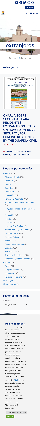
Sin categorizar (9, 284)
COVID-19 (9, 181)
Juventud (9, 222)
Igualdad (8, 219)
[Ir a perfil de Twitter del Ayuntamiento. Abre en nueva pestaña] (25, 2)
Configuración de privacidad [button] (16, 412)
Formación (9, 215)
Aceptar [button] (10, 416)
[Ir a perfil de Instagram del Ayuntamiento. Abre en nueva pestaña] (29, 2)
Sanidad (8, 241)
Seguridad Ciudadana (20, 154)
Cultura (8, 184)
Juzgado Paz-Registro (14, 226)
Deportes (9, 188)
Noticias (6, 154)
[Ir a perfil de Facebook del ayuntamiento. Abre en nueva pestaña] (21, 2)
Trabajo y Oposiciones (14, 255)
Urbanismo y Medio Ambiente (18, 259)
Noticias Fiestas (12, 233)
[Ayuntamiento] (3, 13)
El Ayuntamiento (12, 270)
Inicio (19, 58)
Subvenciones (11, 251)
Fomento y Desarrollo (14, 199)
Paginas (6, 262)
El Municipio (10, 273)
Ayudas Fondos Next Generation (21, 209)
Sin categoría (8, 280)
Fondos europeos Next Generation (19, 202)
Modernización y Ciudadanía (17, 230)
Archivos (7, 301)
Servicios (9, 248)
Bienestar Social (13, 151)
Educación (9, 195)
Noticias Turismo (12, 237)
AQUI (16, 380)
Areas (7, 266)
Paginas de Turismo (13, 277)
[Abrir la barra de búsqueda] (27, 13)
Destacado (26, 151)
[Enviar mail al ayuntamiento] (17, 2)
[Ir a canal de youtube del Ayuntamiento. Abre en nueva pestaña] (33, 2)
